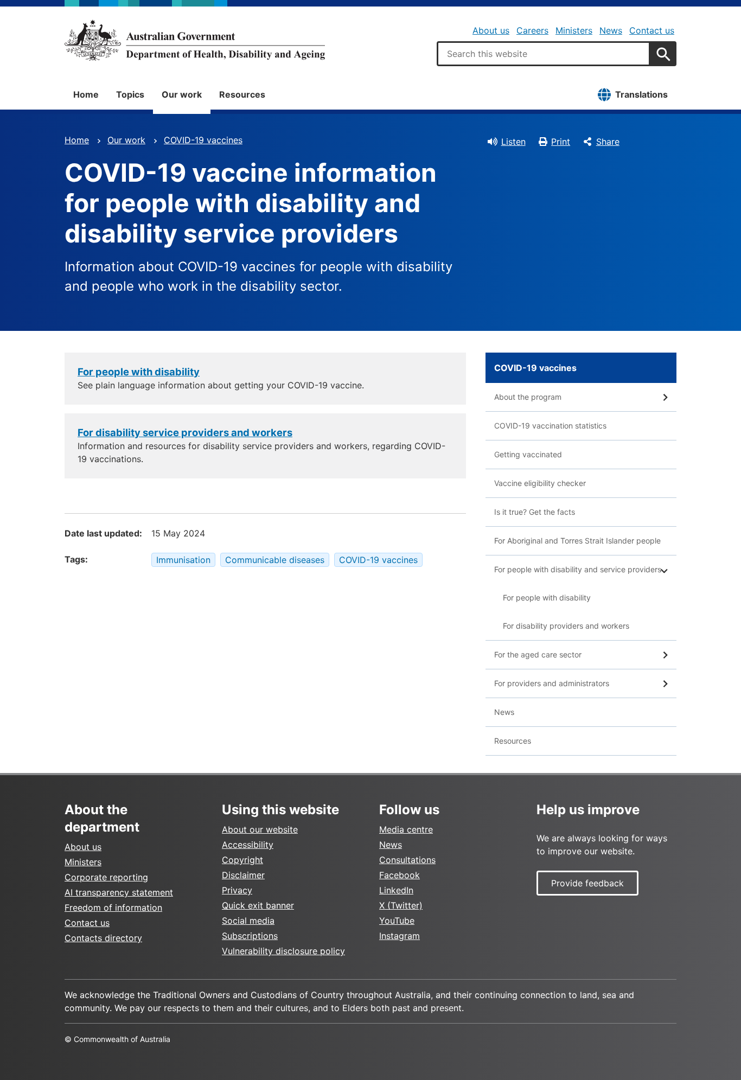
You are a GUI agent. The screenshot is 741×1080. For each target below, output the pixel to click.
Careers (532, 30)
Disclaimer (243, 875)
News (610, 30)
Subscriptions (250, 935)
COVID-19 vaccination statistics (550, 425)
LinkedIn (396, 890)
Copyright (242, 859)
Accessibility (247, 844)
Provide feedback (587, 883)
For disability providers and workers (566, 625)
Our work (182, 94)
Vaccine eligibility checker (540, 483)
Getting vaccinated (528, 454)
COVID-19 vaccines (203, 140)
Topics (130, 94)
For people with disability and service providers (577, 569)
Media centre (406, 829)
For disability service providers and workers (185, 432)
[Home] (195, 40)
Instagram (399, 935)
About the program (527, 396)
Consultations (407, 859)
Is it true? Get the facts (534, 511)
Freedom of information (113, 907)
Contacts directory (103, 937)
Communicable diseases (274, 559)
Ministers (573, 30)
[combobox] (543, 53)
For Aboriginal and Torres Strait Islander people (577, 540)
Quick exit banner (258, 905)
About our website (260, 829)
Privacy (237, 890)
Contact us (651, 30)
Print (560, 141)
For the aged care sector (538, 654)
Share (607, 141)
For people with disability (139, 372)
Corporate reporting (106, 877)
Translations (641, 94)
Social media (248, 920)
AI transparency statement (119, 892)
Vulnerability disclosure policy (283, 950)
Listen (513, 141)
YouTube (396, 920)
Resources (242, 94)
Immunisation (183, 559)
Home (86, 94)
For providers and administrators (551, 683)
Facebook (399, 875)
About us (490, 30)
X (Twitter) (401, 905)
